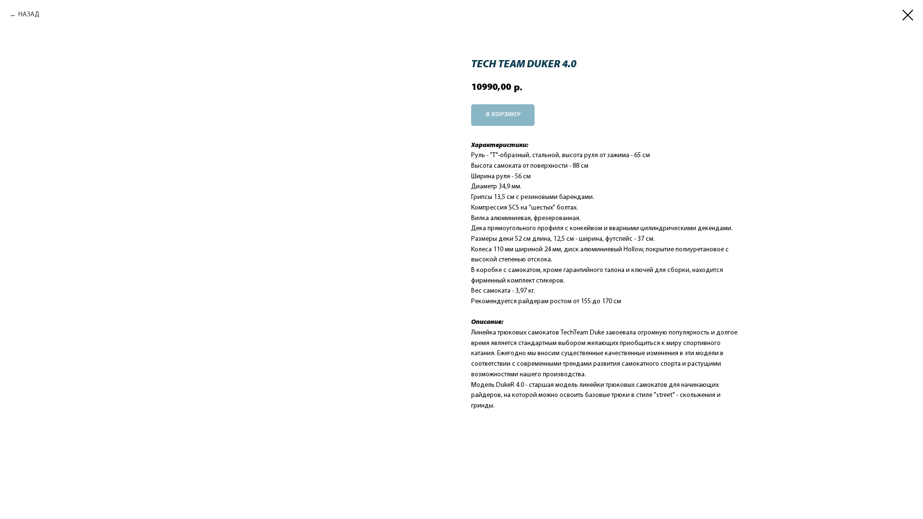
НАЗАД (28, 14)
